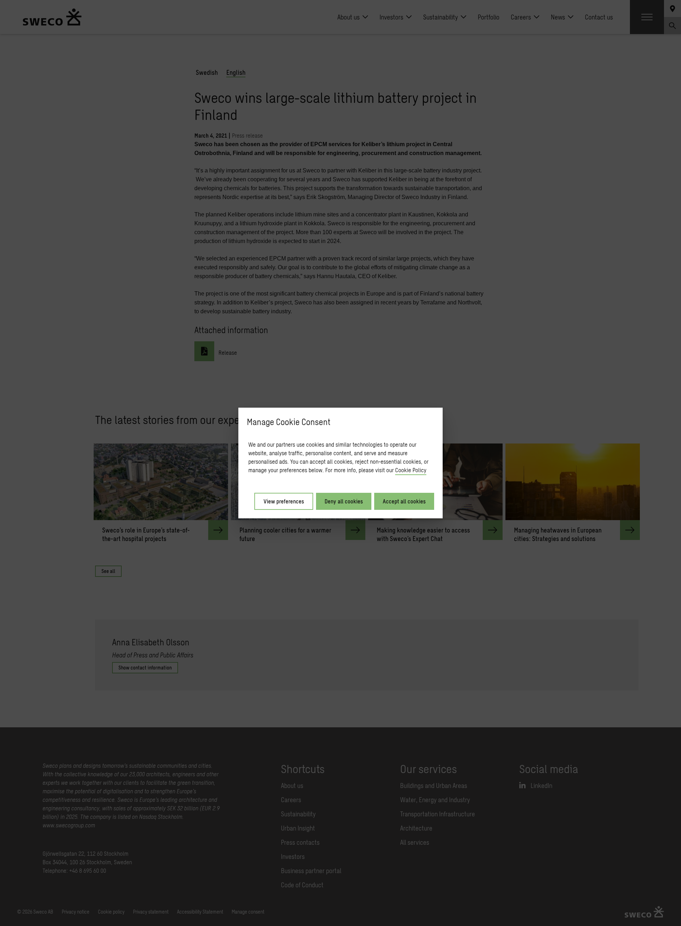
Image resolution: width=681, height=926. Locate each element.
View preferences (284, 501)
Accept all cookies (404, 501)
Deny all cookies (344, 501)
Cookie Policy (410, 470)
